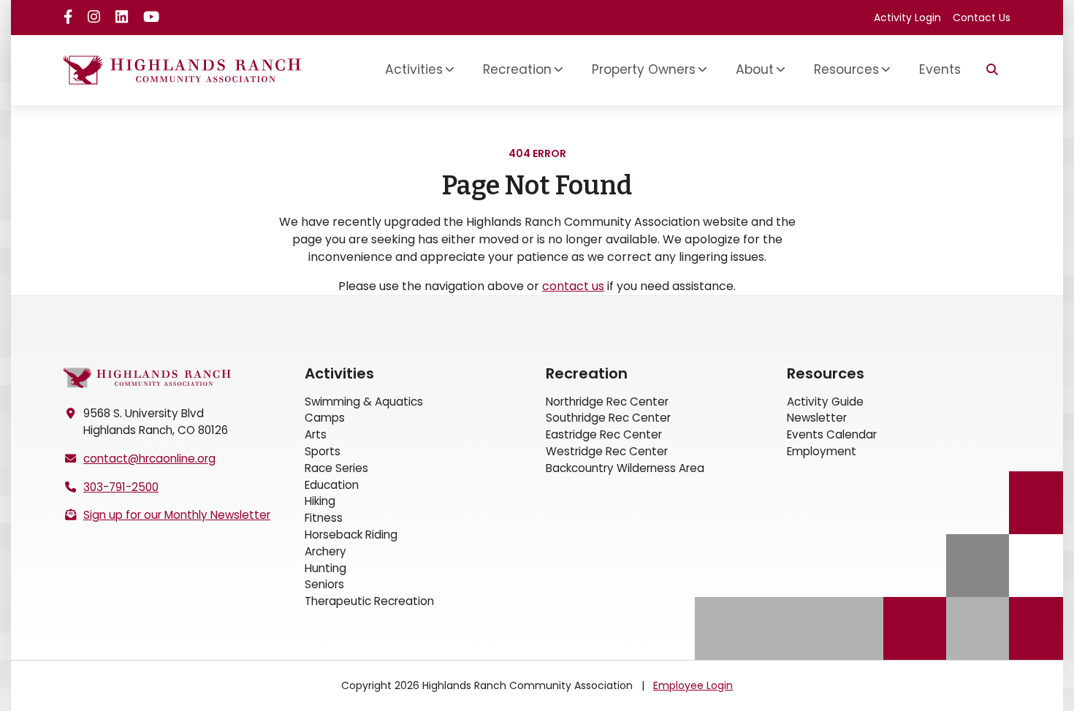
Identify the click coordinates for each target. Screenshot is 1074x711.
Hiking (320, 501)
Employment (821, 451)
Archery (325, 551)
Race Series (336, 468)
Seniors (324, 584)
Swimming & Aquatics (364, 401)
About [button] (755, 69)
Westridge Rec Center (607, 451)
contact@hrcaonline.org (149, 458)
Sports (322, 451)
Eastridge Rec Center (604, 434)
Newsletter (817, 417)
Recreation (587, 373)
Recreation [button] (517, 69)
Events (940, 69)
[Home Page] (148, 378)
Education (332, 485)
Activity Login (907, 17)
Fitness (324, 517)
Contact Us (981, 17)
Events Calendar (832, 434)
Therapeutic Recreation (369, 601)
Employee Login (693, 685)
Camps (325, 417)
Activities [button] (414, 69)
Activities (339, 373)
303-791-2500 (121, 487)
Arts (316, 434)
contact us (573, 286)
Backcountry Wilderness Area (625, 468)
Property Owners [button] (644, 69)
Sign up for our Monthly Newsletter (176, 514)
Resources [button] (846, 69)
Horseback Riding (351, 534)
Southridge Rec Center (608, 417)
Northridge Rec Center (607, 401)
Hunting (325, 568)
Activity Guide (825, 401)
